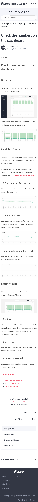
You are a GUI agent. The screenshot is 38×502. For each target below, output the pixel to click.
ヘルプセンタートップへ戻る (24, 419)
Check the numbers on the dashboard (14, 380)
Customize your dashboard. (24, 175)
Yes (14, 402)
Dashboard (4, 26)
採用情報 (5, 484)
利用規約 (5, 488)
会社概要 (5, 480)
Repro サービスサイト (10, 476)
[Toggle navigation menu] (28, 3)
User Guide (31, 24)
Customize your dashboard (11, 386)
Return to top (29, 412)
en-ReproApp (21, 24)
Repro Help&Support (7, 24)
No (24, 402)
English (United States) (27, 500)
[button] (34, 4)
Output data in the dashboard (12, 383)
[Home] (14, 4)
